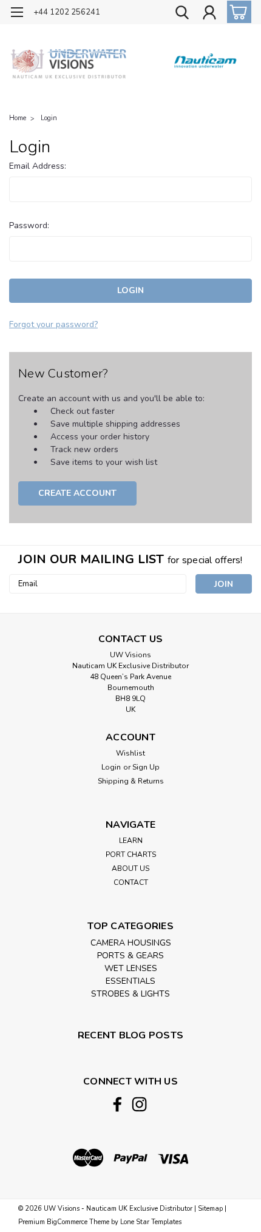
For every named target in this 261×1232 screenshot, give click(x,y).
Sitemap (210, 1208)
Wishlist (130, 753)
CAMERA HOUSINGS (130, 943)
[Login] (209, 14)
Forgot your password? (53, 324)
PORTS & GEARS (130, 955)
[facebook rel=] (117, 1104)
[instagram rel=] (139, 1104)
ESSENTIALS (130, 981)
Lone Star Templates (150, 1222)
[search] (182, 14)
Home (17, 118)
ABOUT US (130, 868)
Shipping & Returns (131, 781)
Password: (29, 225)
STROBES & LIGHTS (130, 994)
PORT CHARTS (131, 854)
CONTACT (131, 882)
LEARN (131, 840)
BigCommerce (67, 1222)
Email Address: (37, 166)
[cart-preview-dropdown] (236, 12)
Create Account (77, 493)
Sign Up (146, 767)
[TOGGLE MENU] (16, 13)
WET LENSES (130, 968)
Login (49, 118)
